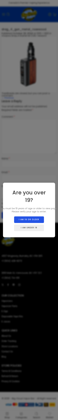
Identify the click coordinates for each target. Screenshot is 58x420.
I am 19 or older (29, 219)
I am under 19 (29, 227)
